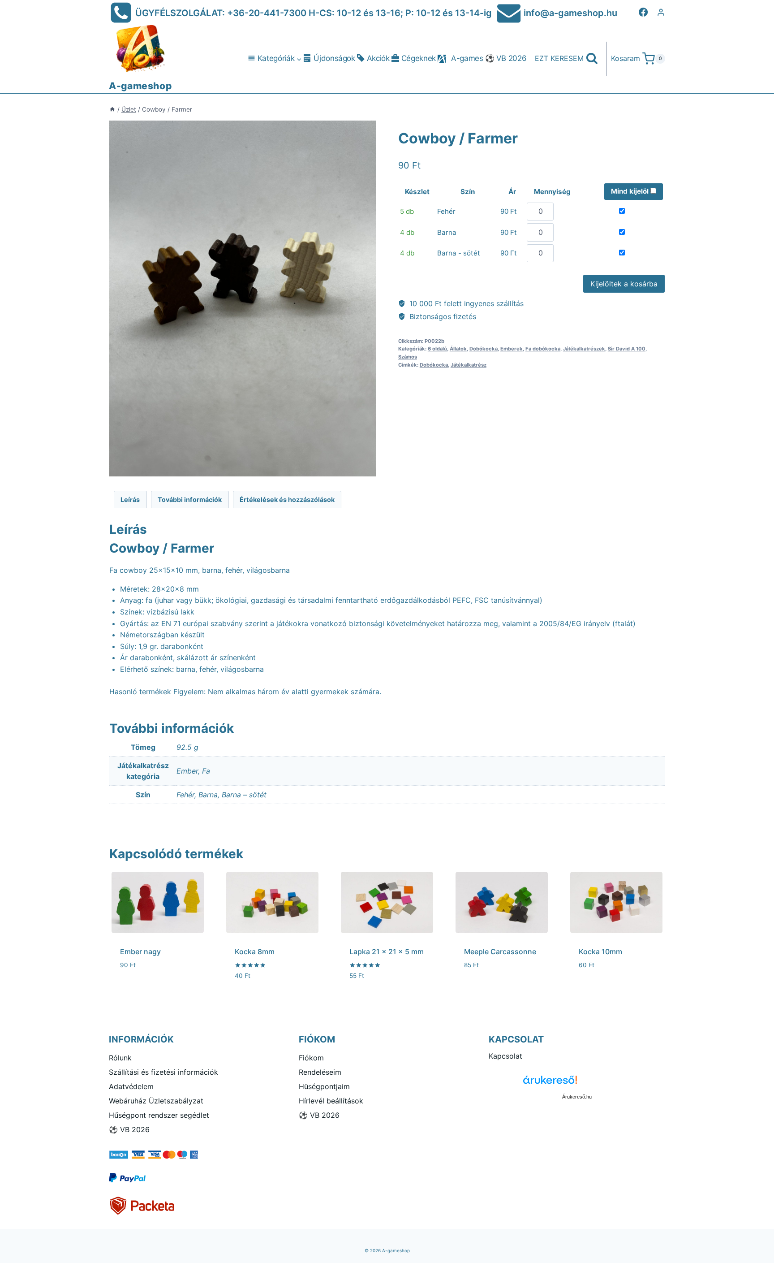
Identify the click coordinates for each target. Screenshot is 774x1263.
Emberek (511, 349)
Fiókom (311, 1057)
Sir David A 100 (626, 349)
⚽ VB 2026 (506, 58)
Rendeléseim (320, 1072)
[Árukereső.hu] (577, 1083)
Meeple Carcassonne (500, 951)
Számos (407, 357)
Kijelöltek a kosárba (624, 283)
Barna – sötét (244, 794)
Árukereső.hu (577, 1096)
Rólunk (120, 1057)
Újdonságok (334, 58)
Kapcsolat (505, 1055)
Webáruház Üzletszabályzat (156, 1100)
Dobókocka (483, 349)
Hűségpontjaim (324, 1086)
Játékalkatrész (468, 365)
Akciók (378, 58)
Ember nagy (140, 951)
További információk (190, 499)
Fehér (185, 794)
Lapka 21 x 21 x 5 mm (386, 951)
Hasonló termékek (140, 691)
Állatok (458, 349)
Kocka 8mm (255, 951)
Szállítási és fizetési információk (163, 1072)
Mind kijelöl (630, 191)
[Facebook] (643, 12)
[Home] (112, 109)
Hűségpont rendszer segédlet (159, 1115)
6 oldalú (437, 349)
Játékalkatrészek (584, 349)
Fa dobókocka (542, 349)
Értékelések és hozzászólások (287, 499)
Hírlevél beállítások (331, 1100)
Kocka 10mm (600, 951)
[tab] (130, 499)
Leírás (130, 499)
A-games (467, 58)
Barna (208, 794)
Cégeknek (418, 58)
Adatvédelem (131, 1086)
